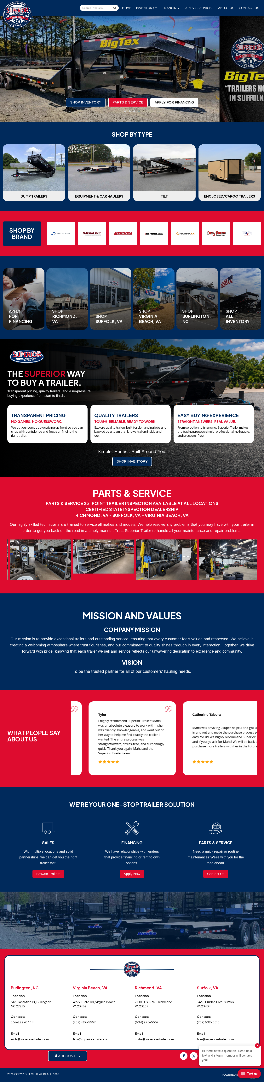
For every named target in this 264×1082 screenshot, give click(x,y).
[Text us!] (249, 1074)
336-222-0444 (22, 1022)
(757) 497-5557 (84, 1022)
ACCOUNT (67, 1056)
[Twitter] (194, 1056)
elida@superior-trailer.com (30, 1039)
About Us (226, 8)
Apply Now (132, 874)
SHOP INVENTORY (132, 461)
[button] (125, 111)
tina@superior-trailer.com (91, 1039)
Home (126, 8)
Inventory (145, 8)
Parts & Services (198, 8)
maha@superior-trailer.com (154, 1039)
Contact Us (249, 8)
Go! (114, 8)
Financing (170, 8)
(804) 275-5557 (146, 1022)
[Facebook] (183, 1056)
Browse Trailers (48, 874)
